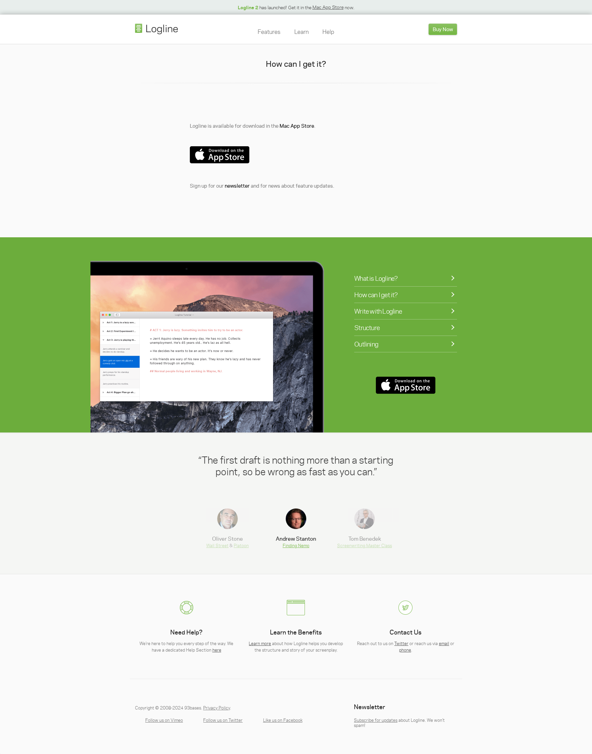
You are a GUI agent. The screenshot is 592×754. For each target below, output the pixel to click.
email (444, 643)
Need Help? (186, 632)
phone (405, 650)
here (216, 650)
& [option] (227, 541)
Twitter (401, 643)
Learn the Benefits (296, 632)
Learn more (260, 643)
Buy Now (443, 29)
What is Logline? (375, 278)
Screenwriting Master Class (364, 545)
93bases (192, 708)
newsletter (237, 185)
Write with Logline (378, 311)
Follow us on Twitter (223, 720)
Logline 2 (248, 7)
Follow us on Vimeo (164, 720)
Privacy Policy (216, 708)
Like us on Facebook (283, 720)
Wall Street (217, 545)
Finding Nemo (296, 545)
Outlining (366, 344)
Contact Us (405, 632)
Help (328, 31)
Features (269, 31)
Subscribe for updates (375, 720)
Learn (301, 31)
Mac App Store (328, 7)
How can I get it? (375, 294)
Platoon (241, 545)
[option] (296, 465)
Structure (367, 327)
